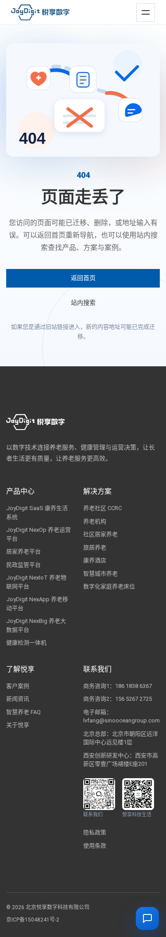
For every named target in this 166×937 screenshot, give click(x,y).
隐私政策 (94, 832)
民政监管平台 (23, 564)
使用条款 (94, 845)
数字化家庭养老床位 (109, 586)
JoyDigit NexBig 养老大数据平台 (36, 625)
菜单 (144, 8)
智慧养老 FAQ (23, 712)
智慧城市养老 (100, 573)
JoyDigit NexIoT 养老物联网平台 (36, 582)
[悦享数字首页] (40, 12)
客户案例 (17, 686)
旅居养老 (94, 547)
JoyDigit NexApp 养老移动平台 (37, 603)
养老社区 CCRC (102, 508)
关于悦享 (17, 725)
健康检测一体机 (26, 642)
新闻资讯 (17, 698)
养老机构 (94, 521)
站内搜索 (83, 302)
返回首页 (83, 277)
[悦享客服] (147, 918)
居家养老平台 (23, 551)
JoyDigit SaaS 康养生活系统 (37, 512)
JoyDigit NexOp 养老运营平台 (38, 534)
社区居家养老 (100, 534)
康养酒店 (94, 560)
